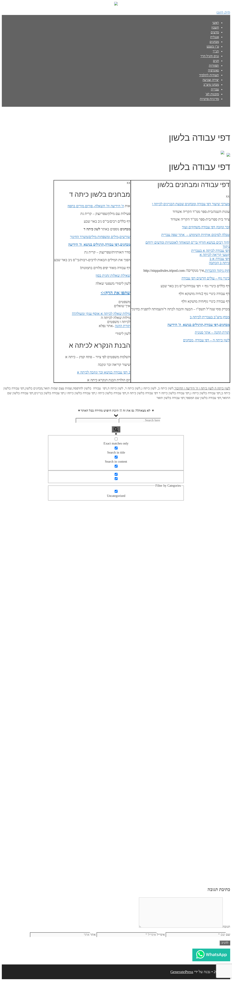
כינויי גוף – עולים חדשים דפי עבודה (205, 278)
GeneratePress (181, 972)
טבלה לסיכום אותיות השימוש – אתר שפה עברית (195, 235)
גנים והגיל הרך (210, 56)
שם (228, 934)
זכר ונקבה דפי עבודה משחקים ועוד (206, 227)
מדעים (215, 32)
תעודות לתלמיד (209, 75)
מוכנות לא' (212, 94)
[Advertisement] (116, 566)
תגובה (226, 926)
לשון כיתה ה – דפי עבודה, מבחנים (206, 340)
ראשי (215, 22)
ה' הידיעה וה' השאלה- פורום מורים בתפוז (96, 206)
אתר (93, 934)
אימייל (161, 934)
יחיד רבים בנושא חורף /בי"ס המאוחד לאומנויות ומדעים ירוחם (187, 242)
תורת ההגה (122, 326)
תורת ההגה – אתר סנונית (212, 332)
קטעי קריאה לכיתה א (215, 255)
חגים (216, 61)
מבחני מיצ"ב (211, 84)
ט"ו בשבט (213, 46)
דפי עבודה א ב (220, 259)
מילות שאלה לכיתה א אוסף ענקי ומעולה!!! (101, 314)
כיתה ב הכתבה (219, 263)
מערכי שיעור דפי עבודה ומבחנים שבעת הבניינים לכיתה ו (191, 204)
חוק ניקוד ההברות (217, 270)
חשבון (215, 27)
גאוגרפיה (213, 70)
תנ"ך (216, 51)
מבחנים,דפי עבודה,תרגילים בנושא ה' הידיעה (198, 325)
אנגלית (214, 37)
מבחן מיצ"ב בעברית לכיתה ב (210, 317)
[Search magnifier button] (116, 429)
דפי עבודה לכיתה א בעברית (210, 251)
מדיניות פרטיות (209, 99)
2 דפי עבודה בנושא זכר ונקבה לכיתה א (103, 372)
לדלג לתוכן (223, 12)
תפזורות (214, 65)
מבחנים (214, 42)
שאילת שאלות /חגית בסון (113, 275)
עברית (215, 89)
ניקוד (226, 246)
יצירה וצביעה (211, 80)
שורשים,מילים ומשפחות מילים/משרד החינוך (100, 237)
